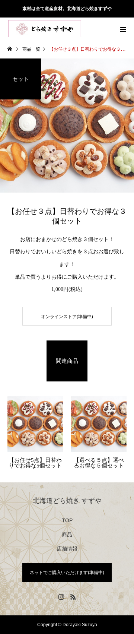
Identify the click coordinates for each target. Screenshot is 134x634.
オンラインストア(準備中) (67, 316)
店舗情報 (67, 549)
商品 (67, 535)
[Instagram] (61, 596)
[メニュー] (123, 29)
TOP (67, 520)
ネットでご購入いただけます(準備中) (67, 572)
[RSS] (73, 596)
